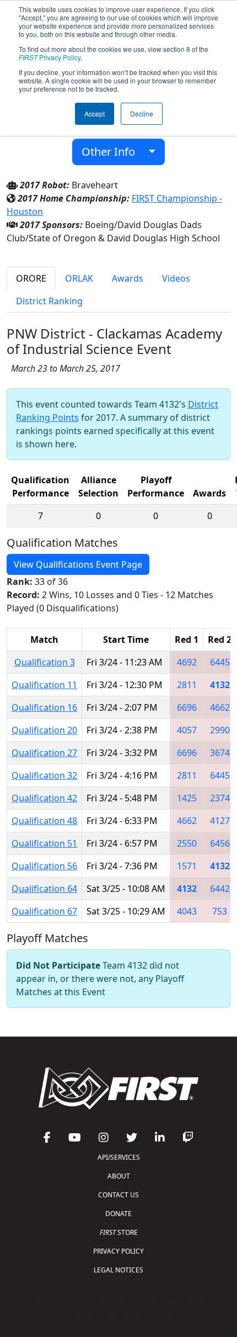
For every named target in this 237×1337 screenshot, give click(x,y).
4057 (187, 730)
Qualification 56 (44, 866)
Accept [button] (94, 113)
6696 (187, 707)
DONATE (118, 1213)
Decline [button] (141, 113)
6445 (220, 662)
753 (219, 911)
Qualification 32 (44, 775)
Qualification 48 (44, 821)
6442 (220, 888)
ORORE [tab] (31, 278)
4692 (187, 662)
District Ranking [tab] (49, 301)
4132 (220, 685)
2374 (220, 798)
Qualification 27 (44, 753)
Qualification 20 (44, 730)
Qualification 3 (44, 662)
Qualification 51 (44, 843)
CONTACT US (118, 1194)
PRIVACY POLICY (118, 1251)
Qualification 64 (44, 888)
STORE (119, 1232)
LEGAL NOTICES (118, 1270)
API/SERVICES (119, 1157)
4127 (220, 821)
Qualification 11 (44, 685)
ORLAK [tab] (79, 278)
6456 (220, 843)
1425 (187, 798)
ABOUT (118, 1176)
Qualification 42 (44, 798)
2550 (187, 843)
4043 (187, 911)
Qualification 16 (44, 707)
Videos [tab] (176, 278)
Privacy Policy (49, 57)
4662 (220, 707)
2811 (187, 685)
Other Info (112, 151)
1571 (187, 866)
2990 (220, 730)
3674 (220, 753)
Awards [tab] (127, 278)
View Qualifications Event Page (78, 564)
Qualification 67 (44, 911)
